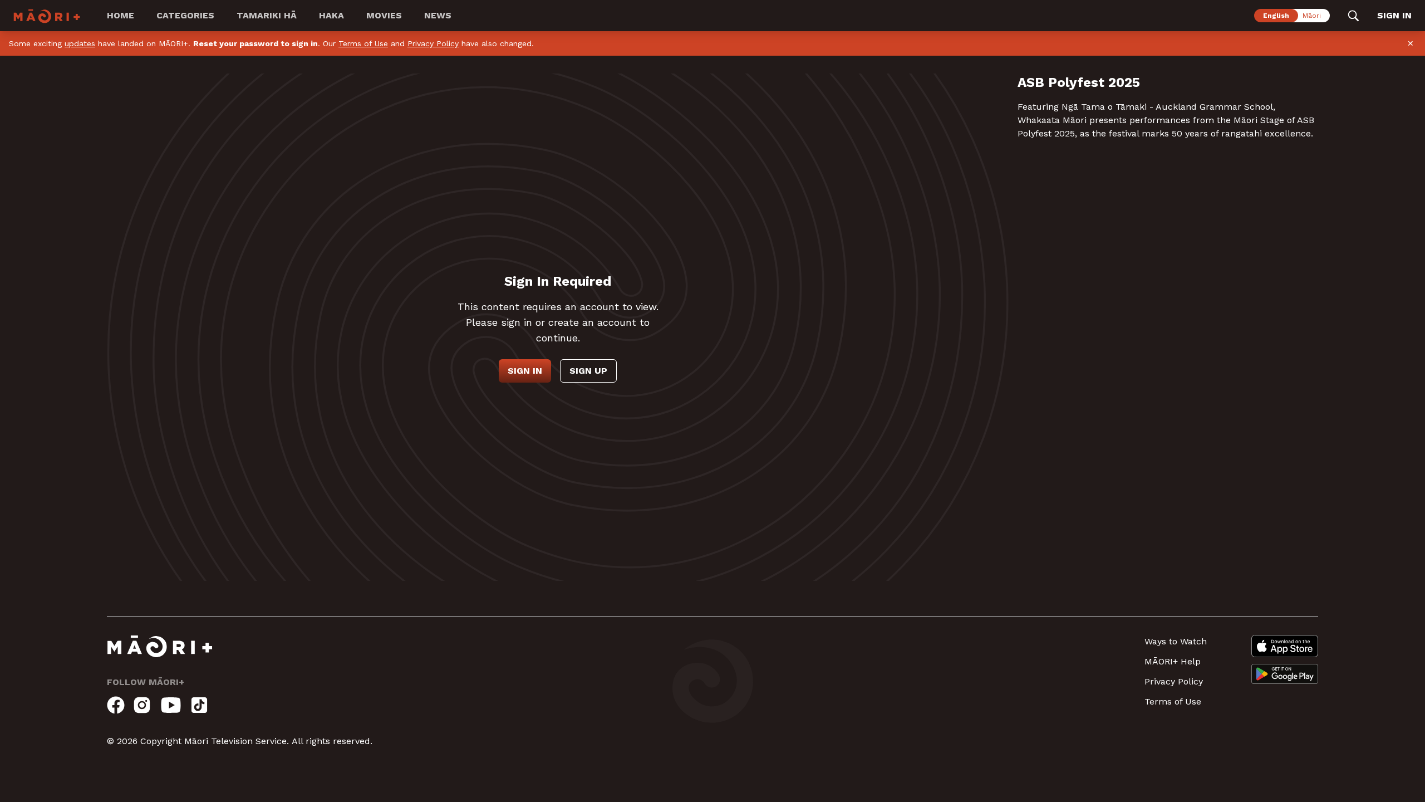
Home (120, 15)
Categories (185, 15)
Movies (384, 15)
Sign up (588, 370)
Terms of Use (363, 43)
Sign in (525, 370)
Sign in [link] (1394, 15)
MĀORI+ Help (1172, 661)
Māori (1312, 15)
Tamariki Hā (267, 15)
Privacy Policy (433, 43)
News (437, 15)
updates (80, 43)
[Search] (1353, 15)
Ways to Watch (1175, 641)
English (1276, 15)
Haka (331, 15)
